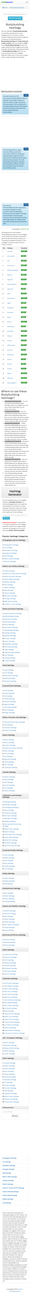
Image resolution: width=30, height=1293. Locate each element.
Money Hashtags (9, 1074)
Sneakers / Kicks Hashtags (12, 604)
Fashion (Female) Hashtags (12, 576)
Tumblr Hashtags (9, 1085)
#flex (8, 294)
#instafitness (11, 298)
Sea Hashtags (8, 756)
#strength (10, 331)
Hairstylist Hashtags (10, 1045)
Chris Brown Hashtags (11, 1025)
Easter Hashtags (9, 832)
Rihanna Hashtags (10, 1028)
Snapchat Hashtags (10, 1079)
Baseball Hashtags (10, 636)
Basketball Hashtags (11, 644)
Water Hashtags (9, 751)
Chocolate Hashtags (10, 707)
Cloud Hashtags (9, 762)
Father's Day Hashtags (11, 829)
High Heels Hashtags (10, 601)
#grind (9, 373)
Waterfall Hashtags (10, 759)
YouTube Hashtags (10, 1088)
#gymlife (10, 279)
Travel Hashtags (9, 670)
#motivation (11, 256)
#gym (9, 303)
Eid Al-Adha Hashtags (11, 837)
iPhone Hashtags (9, 945)
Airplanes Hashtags (10, 681)
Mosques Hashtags (10, 963)
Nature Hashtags (9, 740)
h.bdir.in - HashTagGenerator (16, 1290)
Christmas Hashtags (10, 813)
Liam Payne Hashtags (11, 994)
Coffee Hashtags (9, 699)
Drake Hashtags (9, 1011)
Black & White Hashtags (11, 559)
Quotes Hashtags (9, 1066)
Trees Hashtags (9, 753)
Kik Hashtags (8, 1082)
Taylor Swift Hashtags (11, 989)
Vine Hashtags (8, 1091)
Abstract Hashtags (10, 561)
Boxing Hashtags (9, 658)
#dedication (11, 326)
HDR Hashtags (8, 556)
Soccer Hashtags (9, 641)
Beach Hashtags (9, 742)
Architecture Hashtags (11, 954)
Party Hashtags (9, 810)
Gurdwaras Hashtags (10, 968)
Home (6, 8)
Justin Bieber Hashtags (11, 986)
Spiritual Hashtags (10, 1077)
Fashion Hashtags (9, 571)
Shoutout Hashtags (10, 730)
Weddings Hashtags (10, 802)
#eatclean (10, 312)
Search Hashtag (16, 18)
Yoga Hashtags (9, 649)
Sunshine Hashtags (10, 911)
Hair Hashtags (8, 585)
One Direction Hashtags (11, 983)
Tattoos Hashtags (9, 593)
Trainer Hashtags (9, 1042)
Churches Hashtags (10, 971)
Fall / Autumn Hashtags (11, 925)
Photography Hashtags (11, 545)
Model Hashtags (9, 1051)
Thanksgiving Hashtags (11, 807)
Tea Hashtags (8, 696)
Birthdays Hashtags (10, 805)
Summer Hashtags (10, 913)
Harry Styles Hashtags (11, 1005)
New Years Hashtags (10, 816)
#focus (9, 322)
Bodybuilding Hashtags (17, 8)
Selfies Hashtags (9, 858)
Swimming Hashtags (10, 647)
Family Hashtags (9, 878)
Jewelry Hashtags (9, 587)
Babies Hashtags (9, 881)
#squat (9, 359)
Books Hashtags (9, 899)
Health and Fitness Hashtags (13, 613)
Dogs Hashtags (8, 779)
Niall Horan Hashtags (10, 997)
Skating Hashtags (9, 678)
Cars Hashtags (8, 673)
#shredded (10, 355)
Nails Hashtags (8, 590)
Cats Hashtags (8, 782)
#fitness (9, 275)
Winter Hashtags (9, 919)
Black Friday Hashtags (11, 1096)
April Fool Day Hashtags (12, 845)
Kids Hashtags (8, 884)
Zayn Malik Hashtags (10, 1003)
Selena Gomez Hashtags (12, 1014)
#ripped (9, 336)
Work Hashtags (9, 1071)
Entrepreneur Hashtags (11, 1102)
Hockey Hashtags (10, 638)
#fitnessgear (11, 345)
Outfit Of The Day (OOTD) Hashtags (15, 573)
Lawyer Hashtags (9, 1054)
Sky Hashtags (8, 765)
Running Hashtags (10, 622)
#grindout (10, 289)
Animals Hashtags (9, 777)
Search (7, 518)
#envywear (10, 265)
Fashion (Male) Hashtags (12, 579)
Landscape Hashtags (10, 767)
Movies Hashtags (9, 896)
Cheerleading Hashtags (11, 630)
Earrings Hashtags (10, 598)
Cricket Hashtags (9, 661)
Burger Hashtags (9, 712)
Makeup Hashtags (9, 582)
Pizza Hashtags (9, 710)
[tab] (15, 540)
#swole (9, 340)
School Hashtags (9, 1068)
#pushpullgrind (11, 284)
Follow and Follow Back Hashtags (14, 722)
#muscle (9, 350)
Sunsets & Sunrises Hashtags (13, 748)
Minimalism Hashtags (11, 550)
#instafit (9, 251)
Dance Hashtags (9, 624)
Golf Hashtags (8, 655)
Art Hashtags (8, 547)
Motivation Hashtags (10, 619)
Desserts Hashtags (10, 701)
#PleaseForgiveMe (12, 270)
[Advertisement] (15, 74)
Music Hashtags (8, 893)
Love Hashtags (8, 869)
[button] (14, 540)
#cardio (9, 364)
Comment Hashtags (10, 727)
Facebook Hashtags (10, 1093)
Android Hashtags (9, 942)
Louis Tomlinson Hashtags (12, 1000)
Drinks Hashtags (9, 693)
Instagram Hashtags (10, 553)
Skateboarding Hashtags (12, 652)
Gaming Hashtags (9, 901)
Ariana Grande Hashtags (12, 1022)
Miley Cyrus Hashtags (11, 1016)
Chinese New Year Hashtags (13, 834)
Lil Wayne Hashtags (10, 1008)
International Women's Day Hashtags (12, 825)
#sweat (9, 369)
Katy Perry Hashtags (10, 991)
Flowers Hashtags (9, 745)
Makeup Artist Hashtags (11, 1048)
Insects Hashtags (9, 791)
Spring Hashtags (9, 927)
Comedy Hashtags (9, 1063)
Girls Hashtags (8, 860)
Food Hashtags (8, 690)
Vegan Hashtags (9, 704)
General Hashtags (9, 939)
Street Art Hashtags (10, 957)
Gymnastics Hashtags (11, 627)
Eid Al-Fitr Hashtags (10, 840)
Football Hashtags (10, 633)
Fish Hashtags (8, 788)
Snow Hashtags (9, 930)
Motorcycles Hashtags (11, 675)
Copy (26, 95)
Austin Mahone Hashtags (12, 1030)
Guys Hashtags (8, 863)
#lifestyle (10, 378)
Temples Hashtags (10, 965)
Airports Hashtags (10, 974)
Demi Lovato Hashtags (11, 1019)
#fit (8, 261)
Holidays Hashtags (10, 821)
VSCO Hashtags (9, 960)
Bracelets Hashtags (10, 596)
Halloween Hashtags (10, 818)
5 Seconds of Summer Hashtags (14, 1033)
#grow (9, 317)
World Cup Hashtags (11, 1099)
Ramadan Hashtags (10, 843)
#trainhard (10, 308)
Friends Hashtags (9, 866)
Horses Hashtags (9, 785)
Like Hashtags (8, 725)
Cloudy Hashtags (9, 922)
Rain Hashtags (8, 916)
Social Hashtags (9, 855)
